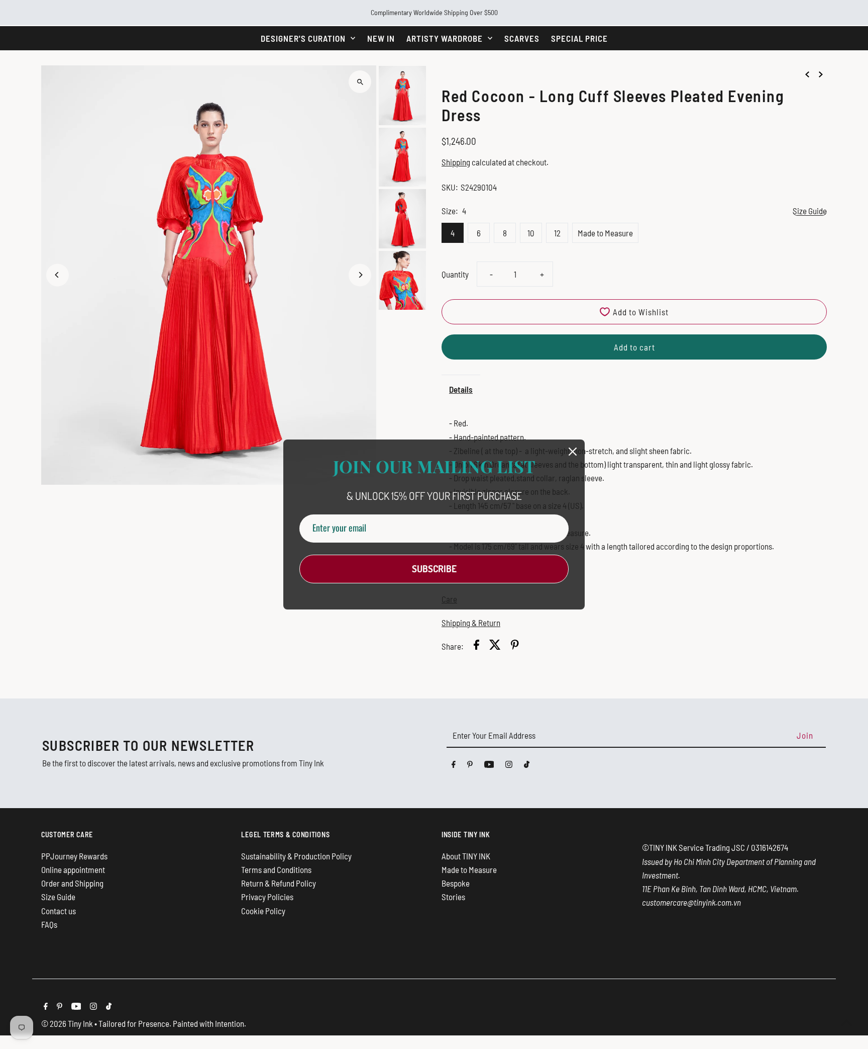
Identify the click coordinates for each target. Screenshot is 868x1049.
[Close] (573, 452)
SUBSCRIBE (434, 568)
